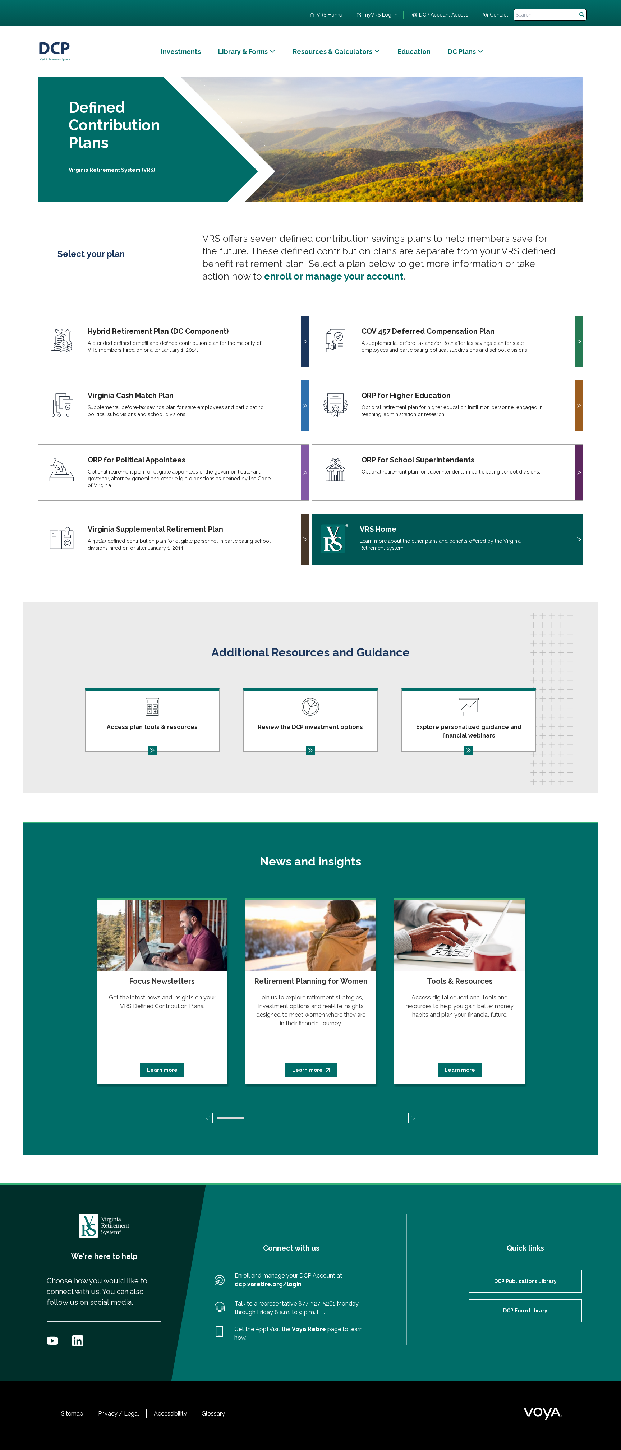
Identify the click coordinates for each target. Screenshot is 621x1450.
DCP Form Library (525, 1310)
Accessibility (170, 1413)
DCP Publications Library (525, 1281)
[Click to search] (581, 15)
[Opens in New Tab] (52, 1340)
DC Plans (462, 51)
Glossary (213, 1413)
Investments (181, 51)
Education (414, 51)
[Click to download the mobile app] (219, 1333)
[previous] (208, 1118)
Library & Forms (243, 51)
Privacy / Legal (118, 1413)
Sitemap (72, 1413)
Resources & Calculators (332, 51)
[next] (413, 1118)
